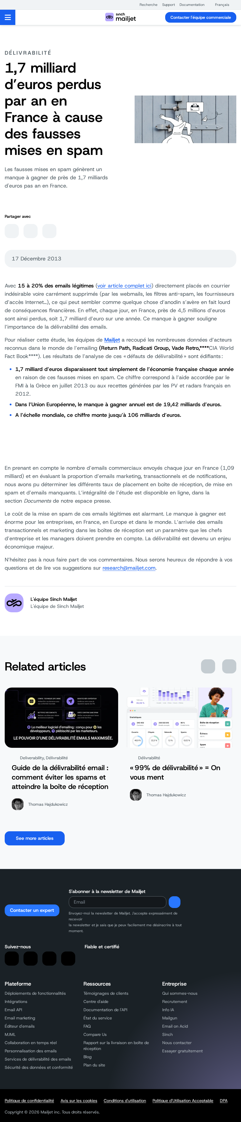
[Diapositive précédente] (208, 666)
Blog (87, 1056)
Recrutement (174, 1001)
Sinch (167, 1034)
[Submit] (174, 902)
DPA (223, 1100)
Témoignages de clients (105, 993)
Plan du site (94, 1065)
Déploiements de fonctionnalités (35, 993)
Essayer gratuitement (182, 1051)
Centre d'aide (95, 1001)
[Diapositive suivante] (229, 666)
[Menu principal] (8, 17)
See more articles (34, 838)
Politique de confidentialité (29, 1100)
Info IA (168, 1009)
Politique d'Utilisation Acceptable (183, 1100)
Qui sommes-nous (180, 993)
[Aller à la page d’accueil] (120, 17)
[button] (145, 4)
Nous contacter (177, 1042)
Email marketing (20, 1018)
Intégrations (16, 1001)
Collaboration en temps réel (31, 1042)
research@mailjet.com (129, 567)
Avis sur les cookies (79, 1100)
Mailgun (169, 1018)
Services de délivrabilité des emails (38, 1059)
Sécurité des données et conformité (39, 1067)
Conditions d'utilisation (125, 1100)
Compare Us (95, 1034)
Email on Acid (175, 1026)
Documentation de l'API (105, 1009)
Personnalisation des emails (31, 1051)
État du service (97, 1018)
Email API (13, 1009)
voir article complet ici (124, 285)
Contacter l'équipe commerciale (200, 17)
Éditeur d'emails (20, 1026)
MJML (10, 1034)
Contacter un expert (32, 910)
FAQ (87, 1026)
